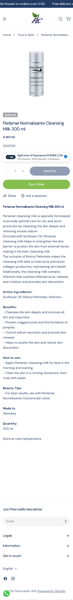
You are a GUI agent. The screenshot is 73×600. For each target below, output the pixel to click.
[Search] (60, 19)
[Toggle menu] (4, 19)
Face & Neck (26, 35)
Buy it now (36, 184)
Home (7, 35)
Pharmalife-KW (25, 591)
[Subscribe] (66, 521)
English (8, 569)
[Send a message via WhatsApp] (6, 593)
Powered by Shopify (51, 591)
